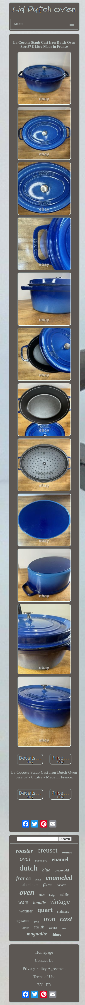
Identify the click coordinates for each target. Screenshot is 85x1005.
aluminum (30, 884)
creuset (47, 850)
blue (46, 869)
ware (23, 902)
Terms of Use (44, 976)
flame (47, 884)
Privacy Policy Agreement (44, 968)
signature (22, 921)
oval (25, 858)
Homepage (44, 952)
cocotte (61, 885)
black (25, 928)
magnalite (37, 934)
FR (48, 984)
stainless (63, 911)
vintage (60, 901)
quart (45, 909)
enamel (60, 859)
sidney (56, 935)
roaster (24, 851)
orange (67, 852)
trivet (36, 922)
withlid (53, 928)
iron (49, 919)
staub (39, 927)
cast (66, 919)
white (64, 894)
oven (26, 892)
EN (40, 984)
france (23, 878)
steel (42, 894)
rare (64, 928)
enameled (59, 877)
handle (39, 902)
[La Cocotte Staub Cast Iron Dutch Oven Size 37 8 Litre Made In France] (44, 78)
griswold (62, 870)
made (38, 879)
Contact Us (44, 960)
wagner (26, 911)
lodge (52, 895)
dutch (28, 868)
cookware (41, 860)
